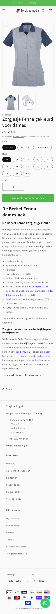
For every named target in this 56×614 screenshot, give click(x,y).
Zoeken (10, 539)
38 (27, 159)
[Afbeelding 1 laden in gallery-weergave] (11, 102)
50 (38, 166)
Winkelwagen (13, 525)
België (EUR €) (15, 581)
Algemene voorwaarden (18, 470)
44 (7, 166)
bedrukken (39, 355)
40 (38, 159)
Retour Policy (13, 491)
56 (17, 173)
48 (27, 166)
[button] (3, 10)
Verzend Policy (13, 498)
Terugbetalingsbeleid (17, 553)
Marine (9, 147)
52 (48, 166)
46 (17, 166)
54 (7, 173)
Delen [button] (9, 389)
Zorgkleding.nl (24, 608)
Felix (10, 322)
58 (27, 173)
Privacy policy (13, 484)
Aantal (5, 180)
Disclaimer (11, 477)
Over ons (10, 463)
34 (7, 159)
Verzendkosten (18, 136)
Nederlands (39, 581)
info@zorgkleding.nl (17, 445)
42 (48, 159)
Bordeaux (43, 147)
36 (17, 159)
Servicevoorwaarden (16, 546)
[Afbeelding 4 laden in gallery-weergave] (28, 102)
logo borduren (22, 351)
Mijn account (12, 518)
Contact (10, 532)
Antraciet (25, 147)
